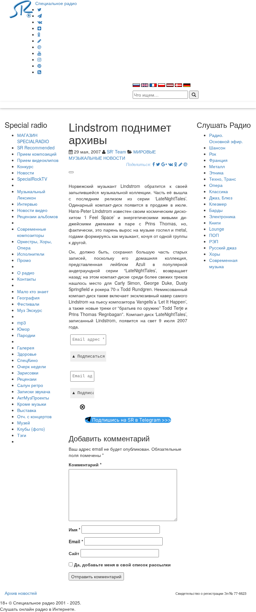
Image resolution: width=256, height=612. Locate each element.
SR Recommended (36, 147)
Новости (25, 172)
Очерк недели (31, 366)
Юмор (23, 329)
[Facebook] (153, 164)
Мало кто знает (32, 291)
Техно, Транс (222, 179)
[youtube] (39, 53)
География (28, 297)
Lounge (216, 229)
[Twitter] (39, 9)
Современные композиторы (31, 232)
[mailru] (39, 47)
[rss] (39, 72)
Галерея (25, 347)
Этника (216, 172)
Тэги (21, 435)
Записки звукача (33, 391)
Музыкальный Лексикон (31, 194)
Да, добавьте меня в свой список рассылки (122, 564)
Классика (218, 191)
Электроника (222, 216)
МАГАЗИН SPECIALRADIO (33, 138)
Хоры (214, 254)
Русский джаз (222, 247)
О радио (25, 272)
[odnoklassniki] (39, 34)
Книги (215, 222)
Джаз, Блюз (220, 197)
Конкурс (25, 166)
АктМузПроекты (33, 397)
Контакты (26, 279)
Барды (216, 210)
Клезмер (218, 204)
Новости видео (32, 210)
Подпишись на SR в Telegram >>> (131, 420)
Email (76, 541)
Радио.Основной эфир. (226, 138)
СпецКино (27, 360)
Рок (212, 154)
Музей (23, 422)
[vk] (39, 22)
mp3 (21, 322)
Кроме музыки (31, 404)
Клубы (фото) (31, 429)
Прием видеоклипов (37, 160)
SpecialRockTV (32, 179)
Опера (216, 185)
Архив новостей (21, 593)
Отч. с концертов (34, 416)
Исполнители (30, 254)
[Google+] (164, 164)
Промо (24, 260)
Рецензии (27, 379)
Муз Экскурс (29, 310)
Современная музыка (223, 263)
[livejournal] (39, 41)
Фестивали (28, 304)
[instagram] (39, 59)
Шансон (217, 147)
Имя (74, 529)
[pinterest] (39, 66)
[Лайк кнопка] (71, 172)
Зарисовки (27, 372)
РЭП (213, 241)
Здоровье (27, 354)
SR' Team (116, 151)
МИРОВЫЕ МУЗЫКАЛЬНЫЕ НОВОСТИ (112, 154)
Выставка (26, 410)
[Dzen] (39, 28)
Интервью (27, 204)
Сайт (74, 553)
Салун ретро (30, 385)
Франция (218, 160)
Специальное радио (56, 3)
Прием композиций (37, 154)
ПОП (214, 235)
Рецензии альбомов (37, 216)
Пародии (26, 335)
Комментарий (85, 464)
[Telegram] (39, 16)
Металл (217, 166)
